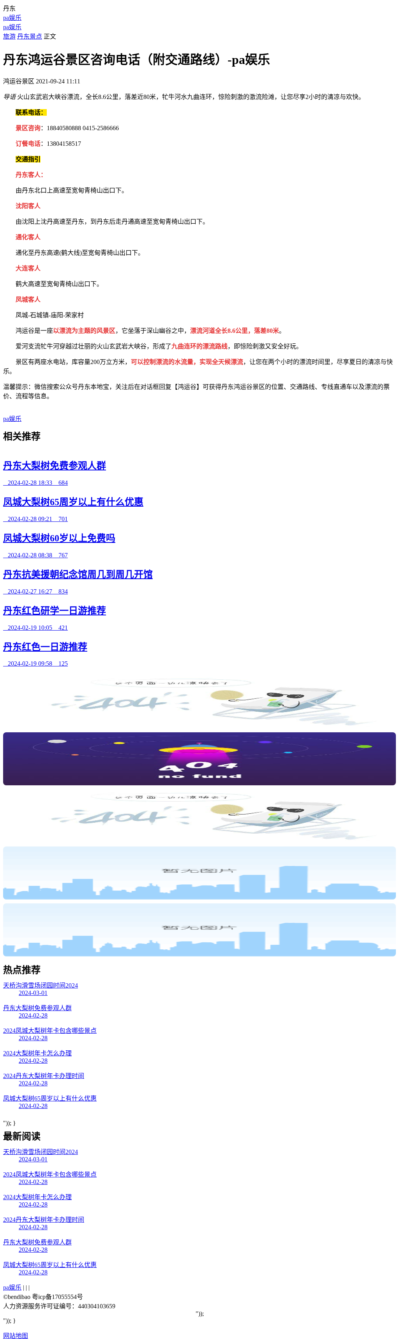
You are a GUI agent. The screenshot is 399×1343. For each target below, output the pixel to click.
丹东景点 (29, 36)
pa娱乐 (12, 17)
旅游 (9, 36)
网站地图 (15, 1335)
